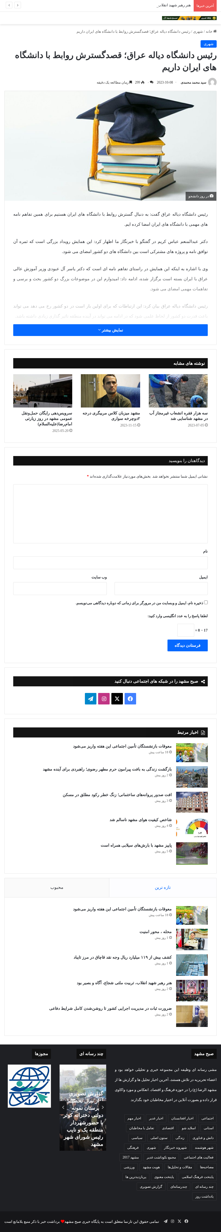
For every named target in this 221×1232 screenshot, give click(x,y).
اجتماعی (207, 1118)
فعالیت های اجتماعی (199, 1157)
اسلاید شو (189, 1128)
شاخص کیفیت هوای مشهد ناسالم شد (141, 820)
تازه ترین (163, 887)
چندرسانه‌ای (178, 1187)
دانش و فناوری (203, 1138)
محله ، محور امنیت (156, 932)
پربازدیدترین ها (135, 1177)
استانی (209, 1128)
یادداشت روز (204, 1196)
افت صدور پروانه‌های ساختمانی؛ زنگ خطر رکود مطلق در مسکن (117, 795)
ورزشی (129, 1167)
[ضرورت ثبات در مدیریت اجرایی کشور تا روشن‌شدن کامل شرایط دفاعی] (192, 1016)
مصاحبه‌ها (207, 1167)
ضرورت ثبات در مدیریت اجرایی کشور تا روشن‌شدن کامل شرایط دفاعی (110, 1008)
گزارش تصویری (151, 1187)
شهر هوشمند (204, 1148)
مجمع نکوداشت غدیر (161, 1157)
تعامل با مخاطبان (141, 1128)
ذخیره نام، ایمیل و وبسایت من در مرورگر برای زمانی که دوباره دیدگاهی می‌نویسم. (139, 603)
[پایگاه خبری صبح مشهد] (189, 18)
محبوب (56, 887)
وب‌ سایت (99, 577)
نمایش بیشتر (112, 330)
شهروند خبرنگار (175, 1148)
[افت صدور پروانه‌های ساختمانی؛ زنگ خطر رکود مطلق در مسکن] (192, 802)
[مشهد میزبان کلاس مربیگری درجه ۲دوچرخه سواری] (110, 391)
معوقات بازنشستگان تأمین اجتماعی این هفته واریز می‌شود (122, 746)
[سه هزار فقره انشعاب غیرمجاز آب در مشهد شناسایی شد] (178, 391)
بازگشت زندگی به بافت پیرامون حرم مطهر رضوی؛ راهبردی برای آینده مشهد (107, 769)
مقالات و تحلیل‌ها (180, 1167)
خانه (209, 31)
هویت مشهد (151, 1167)
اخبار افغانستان (182, 1118)
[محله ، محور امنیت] (192, 939)
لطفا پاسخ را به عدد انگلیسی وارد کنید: (178, 616)
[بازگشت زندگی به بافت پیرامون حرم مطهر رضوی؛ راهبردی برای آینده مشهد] (192, 777)
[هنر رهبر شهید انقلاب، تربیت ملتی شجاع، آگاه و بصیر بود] (192, 990)
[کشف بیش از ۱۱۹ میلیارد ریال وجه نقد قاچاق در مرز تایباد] (192, 965)
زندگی (180, 1138)
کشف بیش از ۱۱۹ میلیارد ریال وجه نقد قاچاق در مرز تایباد (123, 957)
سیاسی (137, 1138)
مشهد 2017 (131, 1157)
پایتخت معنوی (164, 1177)
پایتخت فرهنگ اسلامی (198, 1177)
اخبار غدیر (156, 1118)
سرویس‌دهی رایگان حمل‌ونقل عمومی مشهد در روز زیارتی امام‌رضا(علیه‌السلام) (47, 418)
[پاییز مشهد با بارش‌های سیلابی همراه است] (192, 853)
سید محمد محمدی (193, 82)
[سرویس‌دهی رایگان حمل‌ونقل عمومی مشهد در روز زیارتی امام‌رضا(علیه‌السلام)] (42, 391)
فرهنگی (133, 1148)
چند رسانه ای (204, 1187)
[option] (83, 1108)
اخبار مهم (134, 1118)
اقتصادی (168, 1128)
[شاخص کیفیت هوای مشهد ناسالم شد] (192, 827)
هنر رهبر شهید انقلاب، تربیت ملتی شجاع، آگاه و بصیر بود (147, 5)
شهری (198, 31)
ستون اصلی (158, 1138)
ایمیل (203, 577)
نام (205, 551)
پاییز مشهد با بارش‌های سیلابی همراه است (136, 845)
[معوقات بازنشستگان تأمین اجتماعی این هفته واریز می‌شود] (192, 752)
